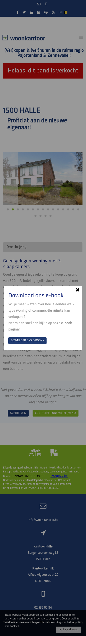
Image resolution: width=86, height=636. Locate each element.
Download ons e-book (27, 340)
